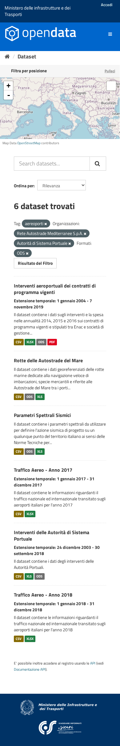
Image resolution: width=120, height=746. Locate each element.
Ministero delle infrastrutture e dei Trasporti (37, 11)
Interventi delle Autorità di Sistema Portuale (51, 535)
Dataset (27, 56)
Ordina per (24, 185)
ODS (41, 341)
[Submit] (98, 164)
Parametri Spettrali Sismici (42, 415)
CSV (19, 341)
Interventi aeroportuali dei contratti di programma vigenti (55, 289)
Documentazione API (30, 669)
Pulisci (110, 71)
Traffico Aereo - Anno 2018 (43, 594)
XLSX (30, 341)
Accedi (106, 5)
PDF (52, 341)
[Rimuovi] (45, 223)
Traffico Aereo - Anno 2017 (43, 470)
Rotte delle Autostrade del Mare (48, 360)
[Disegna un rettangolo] (111, 85)
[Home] (7, 56)
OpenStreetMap (29, 143)
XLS (39, 396)
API (92, 663)
